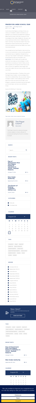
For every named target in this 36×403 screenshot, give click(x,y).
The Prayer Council (18, 26)
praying (23, 116)
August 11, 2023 (8, 26)
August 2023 (13, 280)
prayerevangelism (12, 248)
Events (13, 9)
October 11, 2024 (12, 172)
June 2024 (12, 271)
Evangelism (10, 244)
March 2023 (13, 292)
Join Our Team (17, 315)
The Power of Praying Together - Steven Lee (12, 188)
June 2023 (12, 285)
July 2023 (12, 283)
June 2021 (12, 298)
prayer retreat (14, 116)
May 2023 (12, 287)
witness (10, 255)
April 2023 (12, 289)
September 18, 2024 (13, 181)
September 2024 (14, 269)
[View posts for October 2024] (25, 217)
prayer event (20, 248)
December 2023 (14, 273)
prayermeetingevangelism (14, 250)
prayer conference (18, 246)
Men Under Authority (12, 177)
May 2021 (12, 301)
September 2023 (14, 278)
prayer (9, 116)
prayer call (10, 246)
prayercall (19, 116)
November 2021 (13, 296)
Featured (12, 203)
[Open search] (26, 10)
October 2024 (13, 267)
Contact (20, 9)
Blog (7, 9)
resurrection (8, 59)
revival (23, 252)
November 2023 (14, 276)
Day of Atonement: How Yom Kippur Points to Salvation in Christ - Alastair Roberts (14, 166)
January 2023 (13, 294)
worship (14, 255)
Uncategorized (13, 205)
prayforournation (12, 252)
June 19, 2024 (11, 192)
